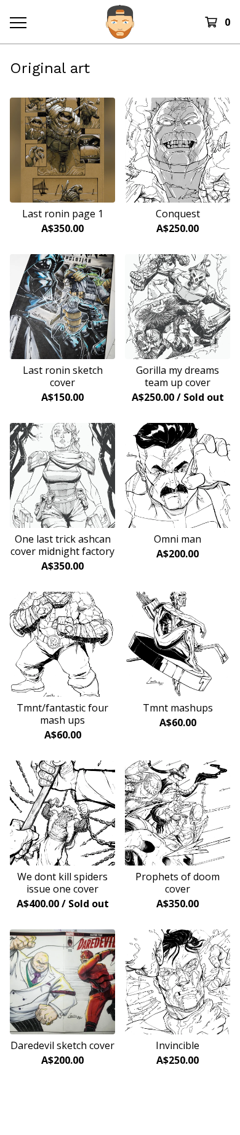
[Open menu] (17, 22)
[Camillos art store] (120, 22)
